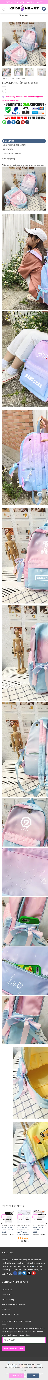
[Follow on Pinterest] (33, 1273)
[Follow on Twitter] (24, 1273)
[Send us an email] (29, 1273)
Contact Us (7, 1289)
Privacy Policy (8, 1299)
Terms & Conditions (10, 1314)
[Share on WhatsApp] (4, 122)
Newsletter (7, 1294)
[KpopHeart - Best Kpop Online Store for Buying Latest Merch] (24, 8)
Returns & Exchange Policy (13, 1304)
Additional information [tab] (14, 145)
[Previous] (6, 44)
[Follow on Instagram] (20, 1273)
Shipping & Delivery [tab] (12, 153)
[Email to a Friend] (18, 122)
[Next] (42, 44)
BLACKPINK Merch (18, 79)
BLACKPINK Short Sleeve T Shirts (7, 1229)
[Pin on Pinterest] (23, 122)
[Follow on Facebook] (15, 1273)
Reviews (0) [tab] (8, 149)
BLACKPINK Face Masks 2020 (38, 1229)
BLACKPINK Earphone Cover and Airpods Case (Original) (23, 1230)
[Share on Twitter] (13, 122)
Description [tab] (9, 141)
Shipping (6, 1309)
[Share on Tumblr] (27, 122)
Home (4, 79)
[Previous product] (4, 91)
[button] (4, 9)
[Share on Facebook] (9, 122)
